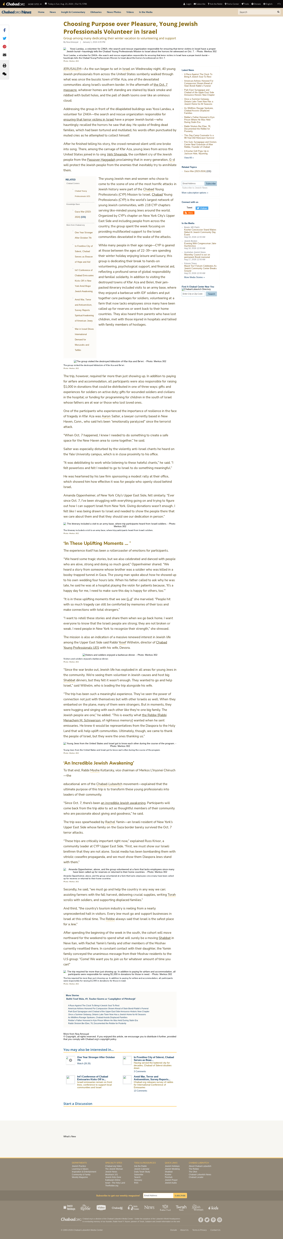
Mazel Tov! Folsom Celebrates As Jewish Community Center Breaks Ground (200, 268)
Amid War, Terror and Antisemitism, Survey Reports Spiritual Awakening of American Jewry (84, 310)
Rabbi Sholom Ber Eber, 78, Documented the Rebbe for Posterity (97, 1023)
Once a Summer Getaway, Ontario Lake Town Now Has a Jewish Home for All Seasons (107, 1014)
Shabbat (165, 938)
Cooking (166, 1207)
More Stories (72, 995)
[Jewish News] (16, 12)
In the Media (145, 12)
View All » (189, 157)
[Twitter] (207, 1219)
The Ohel (193, 1172)
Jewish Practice (79, 1166)
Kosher (168, 1174)
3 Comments (140, 1071)
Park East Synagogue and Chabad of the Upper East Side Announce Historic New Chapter (108, 1011)
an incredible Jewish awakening (123, 803)
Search (137, 1177)
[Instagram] (219, 1219)
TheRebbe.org (111, 1185)
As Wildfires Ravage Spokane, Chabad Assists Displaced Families (97, 1017)
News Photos (114, 12)
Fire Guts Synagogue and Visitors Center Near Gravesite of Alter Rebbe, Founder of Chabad (200, 144)
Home (41, 12)
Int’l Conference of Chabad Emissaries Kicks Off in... (92, 1078)
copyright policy (108, 1039)
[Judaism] (13, 4)
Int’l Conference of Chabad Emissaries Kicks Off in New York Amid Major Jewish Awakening (84, 281)
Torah (141, 1221)
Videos (130, 12)
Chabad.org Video (113, 1166)
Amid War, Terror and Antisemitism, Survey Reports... (152, 1078)
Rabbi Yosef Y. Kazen (121, 1221)
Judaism (148, 1221)
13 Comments (140, 1090)
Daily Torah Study (142, 1172)
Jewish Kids (214, 1207)
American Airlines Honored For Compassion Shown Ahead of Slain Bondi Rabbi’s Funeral (108, 1008)
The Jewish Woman (114, 1169)
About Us (184, 1230)
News (53, 12)
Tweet (189, 207)
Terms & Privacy (199, 1230)
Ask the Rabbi (216, 3)
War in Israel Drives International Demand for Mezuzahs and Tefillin (84, 339)
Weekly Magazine (80, 1177)
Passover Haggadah (101, 160)
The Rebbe (194, 1169)
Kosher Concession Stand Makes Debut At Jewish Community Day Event (200, 232)
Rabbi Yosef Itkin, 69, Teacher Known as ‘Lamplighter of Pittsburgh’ (101, 998)
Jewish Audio (171, 1183)
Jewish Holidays (172, 1166)
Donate (257, 3)
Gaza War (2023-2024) (195, 171)
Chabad (157, 194)
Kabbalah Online (112, 1180)
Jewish (158, 1221)
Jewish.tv (101, 1207)
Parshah (168, 1177)
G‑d (129, 599)
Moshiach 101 (111, 1174)
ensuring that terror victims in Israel (88, 119)
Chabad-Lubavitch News (200, 1174)
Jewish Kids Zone (113, 1177)
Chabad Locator (196, 1177)
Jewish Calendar (141, 1169)
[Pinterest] (213, 1219)
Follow (204, 208)
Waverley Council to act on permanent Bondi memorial (197, 255)
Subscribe (138, 1174)
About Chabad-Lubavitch (200, 1166)
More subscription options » (195, 192)
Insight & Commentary (73, 12)
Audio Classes (134, 1207)
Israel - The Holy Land (115, 1183)
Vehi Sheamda (117, 154)
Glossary (138, 1180)
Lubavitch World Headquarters (168, 1219)
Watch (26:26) (84, 1063)
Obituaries (96, 12)
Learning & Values (80, 1169)
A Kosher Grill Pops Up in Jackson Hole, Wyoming (196, 152)
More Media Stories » (194, 277)
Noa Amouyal (72, 42)
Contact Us (215, 1230)
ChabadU (118, 1207)
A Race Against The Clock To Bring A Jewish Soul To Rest (93, 1005)
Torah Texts (182, 1207)
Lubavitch (118, 1219)
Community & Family (81, 1174)
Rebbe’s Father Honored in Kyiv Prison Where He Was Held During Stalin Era (103, 1020)
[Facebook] (200, 1219)
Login (188, 3)
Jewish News (111, 1172)
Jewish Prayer (171, 1180)
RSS (190, 213)
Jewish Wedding (172, 1169)
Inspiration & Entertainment (84, 1172)
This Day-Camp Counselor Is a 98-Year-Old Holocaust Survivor (199, 136)
